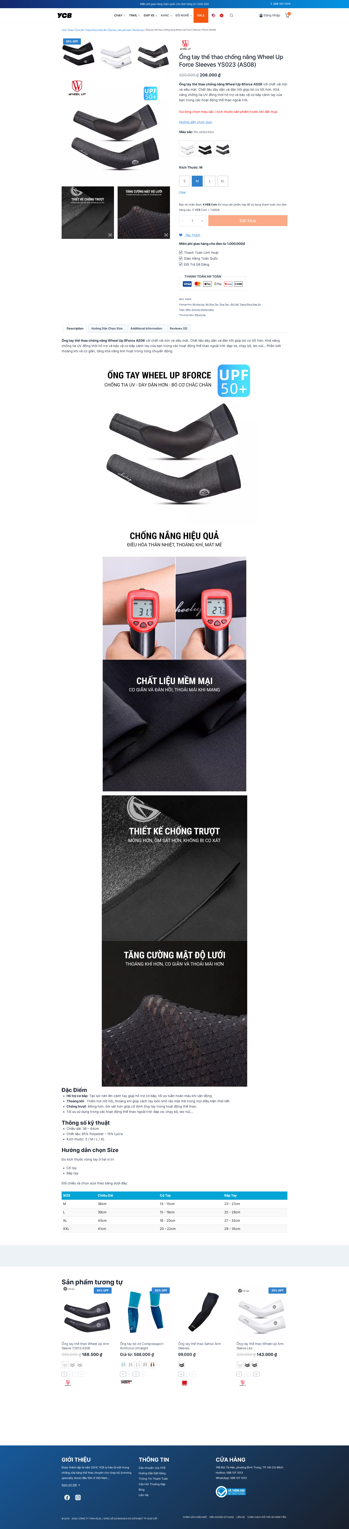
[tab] (75, 328)
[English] (214, 15)
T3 (136, 1374)
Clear (182, 192)
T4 (142, 1374)
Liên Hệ (144, 1495)
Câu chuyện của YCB (152, 1467)
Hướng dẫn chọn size (195, 122)
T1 (123, 1374)
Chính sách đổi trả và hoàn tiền (266, 1517)
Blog (142, 1489)
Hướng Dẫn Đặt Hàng (152, 1473)
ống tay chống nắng (203, 309)
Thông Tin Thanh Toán (153, 1478)
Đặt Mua (248, 220)
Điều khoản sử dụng (222, 1517)
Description (75, 328)
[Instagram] (78, 1497)
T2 (129, 1374)
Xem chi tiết (69, 1485)
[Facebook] (67, 1497)
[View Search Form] (231, 15)
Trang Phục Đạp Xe (250, 304)
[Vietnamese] (222, 15)
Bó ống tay (198, 304)
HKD (188, 309)
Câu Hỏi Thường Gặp (152, 1484)
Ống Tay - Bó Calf (229, 304)
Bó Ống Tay (212, 304)
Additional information (146, 328)
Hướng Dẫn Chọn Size (107, 328)
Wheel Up (200, 315)
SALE (201, 15)
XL (223, 181)
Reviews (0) (178, 328)
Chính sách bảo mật (195, 1517)
